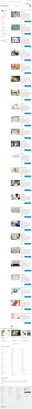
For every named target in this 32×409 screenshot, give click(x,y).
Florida (22, 348)
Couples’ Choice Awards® (3, 402)
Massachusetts (13, 351)
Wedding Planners (17, 380)
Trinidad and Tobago (24, 373)
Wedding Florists (26, 380)
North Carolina (12, 352)
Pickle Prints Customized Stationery (26, 313)
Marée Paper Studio (23, 287)
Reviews (2, 401)
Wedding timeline (18, 391)
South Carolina (2, 358)
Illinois (1, 351)
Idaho (1, 369)
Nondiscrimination (3, 391)
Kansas (12, 369)
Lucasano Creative (23, 76)
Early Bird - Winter (14, 337)
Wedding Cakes (2, 382)
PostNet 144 (22, 247)
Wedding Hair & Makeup (12, 380)
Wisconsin (23, 355)
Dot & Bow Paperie (23, 50)
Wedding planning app (18, 388)
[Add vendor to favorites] (19, 12)
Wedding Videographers (3, 381)
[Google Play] (29, 392)
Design (2, 19)
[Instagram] (28, 395)
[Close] (8, 10)
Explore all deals (16, 343)
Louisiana (22, 358)
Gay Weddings (2, 403)
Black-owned (3, 28)
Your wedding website (11, 388)
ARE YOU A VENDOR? (29, 0)
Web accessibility (2, 398)
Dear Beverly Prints (23, 194)
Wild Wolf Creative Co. (24, 167)
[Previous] (1, 336)
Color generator (18, 392)
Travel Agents (20, 382)
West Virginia (12, 373)
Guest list (10, 390)
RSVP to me (22, 153)
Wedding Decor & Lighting (16, 382)
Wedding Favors (2, 383)
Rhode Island (12, 362)
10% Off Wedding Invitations (25, 337)
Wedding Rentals (12, 381)
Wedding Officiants (8, 381)
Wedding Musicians (11, 382)
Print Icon (22, 207)
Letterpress (3, 23)
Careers (2, 392)
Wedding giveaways (18, 390)
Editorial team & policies (3, 390)
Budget (9, 391)
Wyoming (12, 370)
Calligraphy (3, 18)
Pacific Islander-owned (4, 34)
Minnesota (12, 355)
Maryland (2, 355)
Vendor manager (10, 392)
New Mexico (23, 365)
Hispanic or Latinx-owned (4, 30)
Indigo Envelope (23, 11)
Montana (12, 365)
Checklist (10, 389)
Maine (1, 365)
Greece (22, 370)
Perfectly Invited (23, 180)
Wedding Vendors (3, 379)
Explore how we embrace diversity (5, 41)
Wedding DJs (8, 380)
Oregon (12, 359)
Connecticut (23, 359)
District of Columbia (3, 352)
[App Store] (25, 392)
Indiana (12, 358)
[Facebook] (24, 395)
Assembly (3, 17)
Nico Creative (23, 300)
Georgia (22, 352)
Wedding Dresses (24, 381)
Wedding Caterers (22, 380)
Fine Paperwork (23, 103)
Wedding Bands (20, 381)
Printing (2, 24)
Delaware (12, 366)
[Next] (31, 336)
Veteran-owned (3, 35)
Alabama (2, 362)
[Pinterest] (27, 395)
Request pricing (28, 21)
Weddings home (2, 388)
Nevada (22, 362)
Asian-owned (3, 29)
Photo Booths (16, 381)
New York (12, 348)
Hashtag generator (18, 389)
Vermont (2, 370)
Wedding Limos (6, 382)
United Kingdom (23, 369)
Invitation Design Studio (24, 260)
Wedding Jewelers (25, 382)
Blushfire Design (23, 116)
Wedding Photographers (3, 380)
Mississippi (23, 366)
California (2, 348)
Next (17, 326)
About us (2, 389)
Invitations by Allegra (24, 274)
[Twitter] (26, 395)
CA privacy (2, 397)
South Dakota (2, 366)
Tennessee (2, 359)
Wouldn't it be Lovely (24, 37)
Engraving (3, 22)
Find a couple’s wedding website (19, 396)
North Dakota (2, 373)
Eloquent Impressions (24, 141)
